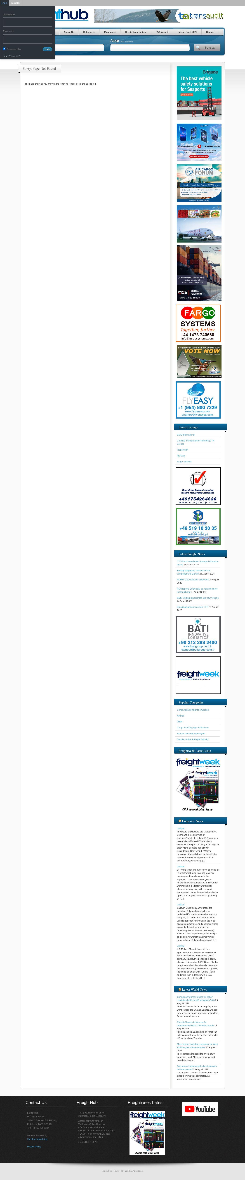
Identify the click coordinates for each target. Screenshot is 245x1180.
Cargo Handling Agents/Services (193, 727)
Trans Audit (182, 450)
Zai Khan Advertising (37, 1139)
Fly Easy (181, 456)
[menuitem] (27, 9)
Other (179, 721)
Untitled (181, 828)
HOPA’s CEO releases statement (193, 579)
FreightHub (107, 1171)
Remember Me (14, 49)
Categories (89, 32)
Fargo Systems (184, 461)
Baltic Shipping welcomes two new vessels (198, 598)
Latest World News (194, 989)
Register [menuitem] (15, 2)
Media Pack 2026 (187, 32)
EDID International (186, 435)
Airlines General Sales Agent (191, 733)
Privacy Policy (34, 1146)
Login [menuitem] (4, 2)
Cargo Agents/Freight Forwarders (193, 710)
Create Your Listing (136, 32)
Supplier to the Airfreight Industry (193, 739)
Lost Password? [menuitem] (12, 56)
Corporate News (192, 821)
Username (9, 14)
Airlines (180, 716)
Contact (210, 32)
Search (209, 47)
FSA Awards (162, 32)
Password (8, 31)
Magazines (110, 32)
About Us (69, 32)
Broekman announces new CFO (192, 607)
